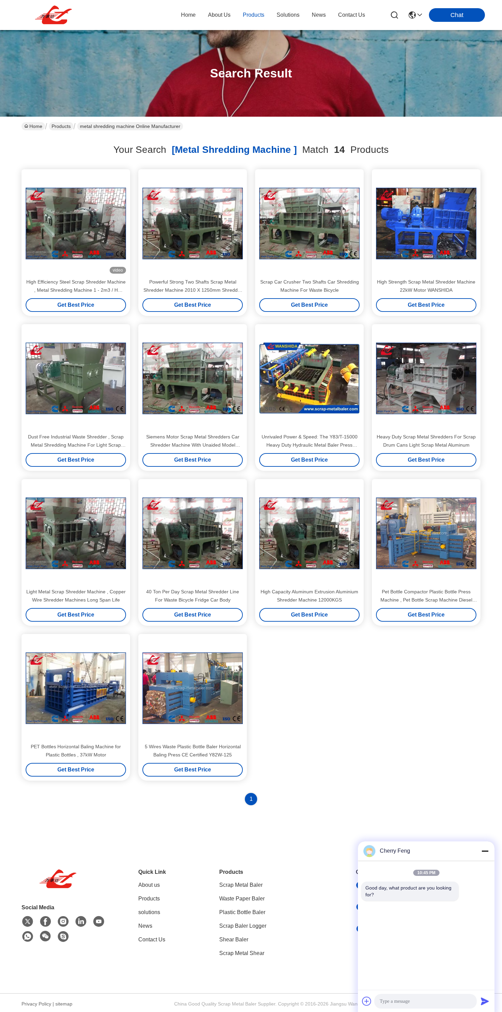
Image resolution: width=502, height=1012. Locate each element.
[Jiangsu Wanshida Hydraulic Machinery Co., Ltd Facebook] (45, 921)
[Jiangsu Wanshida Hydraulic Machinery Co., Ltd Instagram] (63, 921)
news (319, 15)
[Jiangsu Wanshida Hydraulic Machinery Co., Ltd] (54, 15)
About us (149, 885)
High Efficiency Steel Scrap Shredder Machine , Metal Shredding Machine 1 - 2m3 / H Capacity (76, 290)
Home (188, 15)
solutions (288, 15)
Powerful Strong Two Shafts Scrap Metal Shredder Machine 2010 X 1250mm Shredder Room (192, 290)
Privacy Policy (36, 1004)
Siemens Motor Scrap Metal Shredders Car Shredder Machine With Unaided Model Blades (192, 445)
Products (61, 126)
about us (219, 15)
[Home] (59, 887)
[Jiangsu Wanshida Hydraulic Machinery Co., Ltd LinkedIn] (81, 921)
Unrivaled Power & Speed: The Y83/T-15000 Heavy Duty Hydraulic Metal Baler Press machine (310, 445)
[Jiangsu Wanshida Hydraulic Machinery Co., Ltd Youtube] (99, 921)
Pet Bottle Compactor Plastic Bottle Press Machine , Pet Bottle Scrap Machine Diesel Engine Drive (426, 600)
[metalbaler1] (63, 937)
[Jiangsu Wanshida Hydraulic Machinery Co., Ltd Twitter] (28, 921)
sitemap (63, 1004)
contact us (351, 15)
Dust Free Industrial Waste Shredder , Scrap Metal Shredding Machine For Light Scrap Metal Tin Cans (76, 445)
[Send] (484, 1001)
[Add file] (367, 1001)
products (253, 15)
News (145, 926)
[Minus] (485, 851)
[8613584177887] (28, 937)
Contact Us (151, 939)
